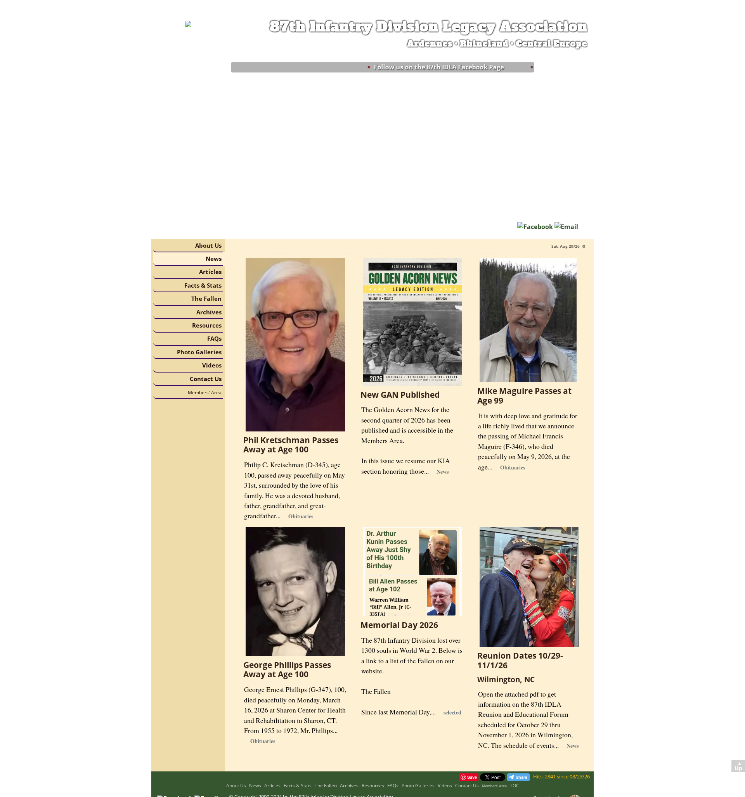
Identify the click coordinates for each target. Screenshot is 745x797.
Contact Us (206, 379)
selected (452, 712)
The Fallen (206, 298)
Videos (212, 365)
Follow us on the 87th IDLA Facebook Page (428, 67)
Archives (209, 312)
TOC (514, 785)
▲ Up (738, 766)
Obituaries (300, 516)
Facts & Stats (203, 285)
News (214, 258)
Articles (210, 272)
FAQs (214, 338)
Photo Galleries (199, 352)
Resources (207, 325)
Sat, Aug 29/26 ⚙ (568, 246)
